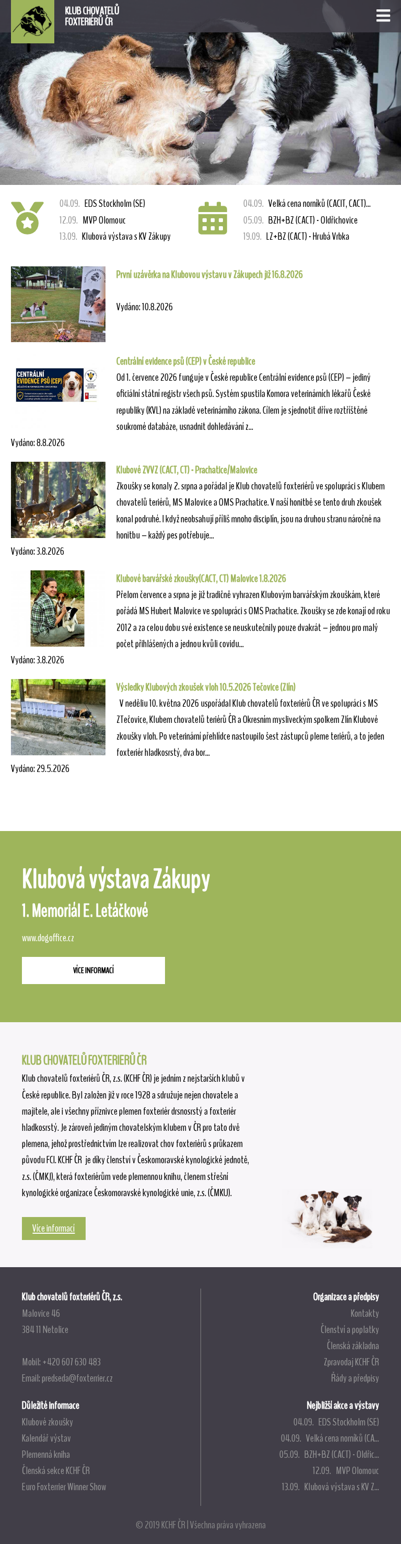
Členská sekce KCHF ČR (56, 1470)
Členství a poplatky (350, 1329)
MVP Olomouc (93, 220)
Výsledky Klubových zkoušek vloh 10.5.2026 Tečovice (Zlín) (206, 687)
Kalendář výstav (46, 1438)
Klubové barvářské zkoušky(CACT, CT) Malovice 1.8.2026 (201, 578)
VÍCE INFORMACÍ (93, 970)
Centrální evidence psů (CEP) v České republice (185, 361)
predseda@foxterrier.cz (77, 1378)
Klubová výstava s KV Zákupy (115, 236)
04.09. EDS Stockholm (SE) (336, 1421)
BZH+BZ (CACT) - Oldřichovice (300, 220)
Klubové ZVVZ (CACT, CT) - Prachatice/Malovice (186, 469)
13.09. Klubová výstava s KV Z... (330, 1486)
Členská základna (353, 1345)
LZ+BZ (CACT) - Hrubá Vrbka (296, 236)
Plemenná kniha (46, 1454)
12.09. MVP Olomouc (346, 1470)
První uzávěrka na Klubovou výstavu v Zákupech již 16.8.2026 (209, 274)
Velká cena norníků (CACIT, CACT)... (307, 203)
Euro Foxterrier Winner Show (64, 1486)
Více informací (53, 1228)
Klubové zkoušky (47, 1421)
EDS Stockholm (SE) (102, 203)
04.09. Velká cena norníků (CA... (330, 1438)
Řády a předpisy (355, 1378)
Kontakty (365, 1313)
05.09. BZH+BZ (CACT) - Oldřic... (329, 1454)
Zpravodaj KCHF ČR (351, 1361)
